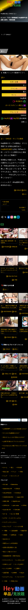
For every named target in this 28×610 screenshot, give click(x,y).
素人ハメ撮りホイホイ (10, 552)
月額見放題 (22, 109)
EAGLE (19, 190)
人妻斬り (18, 568)
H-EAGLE (18, 493)
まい (3, 77)
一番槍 (5, 531)
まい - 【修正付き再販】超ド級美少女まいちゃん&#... (9, 306)
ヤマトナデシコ (8, 560)
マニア (5, 476)
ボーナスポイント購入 (13, 105)
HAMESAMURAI (8, 497)
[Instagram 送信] (11, 217)
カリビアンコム (8, 577)
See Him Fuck (13, 276)
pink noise (16, 505)
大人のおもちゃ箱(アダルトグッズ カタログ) (14, 447)
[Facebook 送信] (8, 217)
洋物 (15, 280)
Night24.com (16, 501)
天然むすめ (8, 374)
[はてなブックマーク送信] (18, 217)
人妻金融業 (14, 531)
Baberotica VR (7, 489)
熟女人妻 (6, 472)
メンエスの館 (19, 526)
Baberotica (14, 484)
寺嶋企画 (14, 247)
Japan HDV (20, 497)
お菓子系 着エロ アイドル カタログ (13, 441)
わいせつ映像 (15, 514)
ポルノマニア (7, 526)
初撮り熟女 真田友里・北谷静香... (8, 242)
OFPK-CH (6, 505)
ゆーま (5, 514)
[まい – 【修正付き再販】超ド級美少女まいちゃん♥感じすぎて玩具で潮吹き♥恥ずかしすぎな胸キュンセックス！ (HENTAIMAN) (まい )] (9, 302)
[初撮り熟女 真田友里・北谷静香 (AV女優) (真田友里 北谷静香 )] (9, 238)
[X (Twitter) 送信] (5, 217)
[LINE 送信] (15, 217)
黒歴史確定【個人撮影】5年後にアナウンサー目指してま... (9, 331)
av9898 (14, 573)
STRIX (24, 505)
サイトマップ (15, 476)
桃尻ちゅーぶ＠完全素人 (10, 543)
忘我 (10, 401)
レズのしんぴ (20, 560)
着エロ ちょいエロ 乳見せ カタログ (13, 437)
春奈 (15, 404)
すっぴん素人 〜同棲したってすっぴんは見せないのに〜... (9, 368)
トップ (3, 34)
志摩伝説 (13, 535)
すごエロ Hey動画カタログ (11, 433)
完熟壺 (5, 535)
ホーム (5, 467)
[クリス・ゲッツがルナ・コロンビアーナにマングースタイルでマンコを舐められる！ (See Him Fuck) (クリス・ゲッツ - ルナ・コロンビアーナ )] (9, 265)
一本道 (5, 581)
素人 (25, 190)
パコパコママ (20, 577)
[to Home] (14, 6)
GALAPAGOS (7, 493)
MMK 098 (6, 501)
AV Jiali (5, 484)
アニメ (14, 472)
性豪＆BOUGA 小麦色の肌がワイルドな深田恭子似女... (9, 395)
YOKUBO (17, 510)
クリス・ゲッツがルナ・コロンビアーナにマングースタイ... (9, 270)
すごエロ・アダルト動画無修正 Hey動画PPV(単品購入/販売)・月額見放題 (14, 19)
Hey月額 (16, 118)
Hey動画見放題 (6, 149)
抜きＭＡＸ (6, 539)
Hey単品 (7, 118)
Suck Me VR (7, 510)
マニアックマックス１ (10, 522)
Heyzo (22, 573)
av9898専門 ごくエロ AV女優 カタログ (15, 429)
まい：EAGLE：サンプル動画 (12, 138)
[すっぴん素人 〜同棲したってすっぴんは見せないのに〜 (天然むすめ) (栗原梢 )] (9, 363)
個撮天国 (24, 531)
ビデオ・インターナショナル (12, 518)
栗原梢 (15, 377)
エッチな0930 (7, 568)
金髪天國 (6, 573)
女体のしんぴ (7, 564)
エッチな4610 (19, 564)
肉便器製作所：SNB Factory (11, 556)
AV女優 (6, 247)
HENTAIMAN (7, 311)
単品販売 (19, 101)
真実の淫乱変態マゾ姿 (10, 547)
